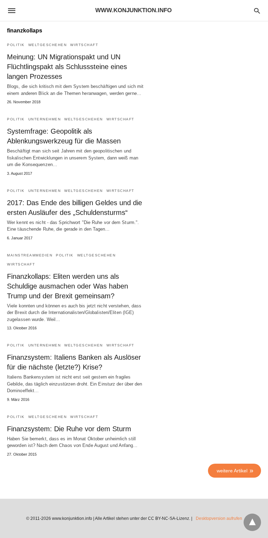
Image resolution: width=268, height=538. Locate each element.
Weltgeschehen (47, 45)
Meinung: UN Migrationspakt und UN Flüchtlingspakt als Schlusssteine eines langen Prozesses (67, 66)
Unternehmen (44, 119)
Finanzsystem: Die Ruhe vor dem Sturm (69, 429)
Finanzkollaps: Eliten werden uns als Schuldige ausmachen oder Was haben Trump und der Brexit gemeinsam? (67, 286)
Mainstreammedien (29, 255)
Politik (16, 45)
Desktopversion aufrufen (219, 518)
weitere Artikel (232, 470)
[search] (257, 11)
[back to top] (252, 522)
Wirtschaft (84, 45)
